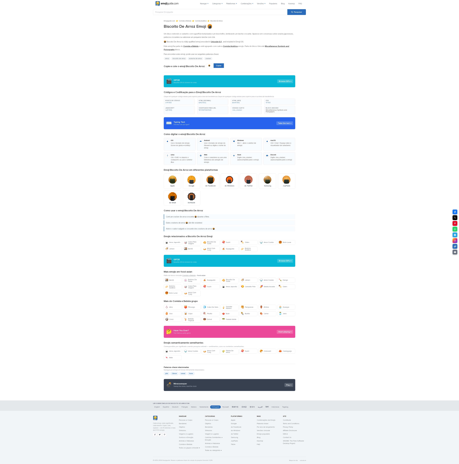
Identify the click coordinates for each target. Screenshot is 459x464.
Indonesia (275, 407)
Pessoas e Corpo (185, 420)
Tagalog (285, 407)
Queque (284, 307)
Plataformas (231, 4)
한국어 (252, 407)
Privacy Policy (288, 427)
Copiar (218, 66)
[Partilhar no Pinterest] (455, 223)
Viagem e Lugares (212, 434)
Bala (169, 357)
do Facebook (236, 427)
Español (166, 407)
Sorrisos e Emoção (186, 437)
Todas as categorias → (213, 450)
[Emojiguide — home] (167, 3)
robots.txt (303, 460)
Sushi (226, 242)
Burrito (245, 313)
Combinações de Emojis (266, 420)
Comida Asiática (201, 21)
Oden (245, 242)
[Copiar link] (455, 246)
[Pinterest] (164, 435)
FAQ (300, 4)
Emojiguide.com (169, 21)
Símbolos (182, 430)
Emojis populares (263, 434)
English (157, 407)
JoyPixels (234, 441)
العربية (260, 407)
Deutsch (175, 407)
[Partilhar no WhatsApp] (455, 229)
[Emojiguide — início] (155, 418)
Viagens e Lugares (186, 434)
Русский (225, 407)
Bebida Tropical (189, 320)
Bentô (188, 248)
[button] (179, 102)
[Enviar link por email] (455, 252)
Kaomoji (291, 4)
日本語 (244, 407)
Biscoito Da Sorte (209, 243)
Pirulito (207, 313)
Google (234, 424)
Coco (169, 319)
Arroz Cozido (267, 242)
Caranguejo (285, 351)
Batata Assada (267, 286)
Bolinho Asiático (246, 249)
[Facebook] (155, 435)
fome (191, 373)
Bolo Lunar (285, 242)
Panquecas (247, 307)
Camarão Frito (248, 286)
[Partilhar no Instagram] (455, 240)
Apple (233, 420)
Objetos (182, 427)
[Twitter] (160, 435)
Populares (273, 4)
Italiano (194, 407)
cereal (183, 373)
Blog (283, 4)
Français (185, 407)
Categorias (217, 4)
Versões (261, 4)
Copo (188, 313)
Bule (226, 313)
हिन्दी (267, 407)
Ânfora (264, 307)
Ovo (168, 313)
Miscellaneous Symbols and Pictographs (276, 111)
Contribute (287, 420)
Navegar (204, 4)
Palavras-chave (262, 424)
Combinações (247, 4)
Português (215, 407)
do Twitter (234, 434)
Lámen (169, 248)
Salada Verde (229, 319)
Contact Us (287, 437)
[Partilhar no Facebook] (455, 212)
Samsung (234, 437)
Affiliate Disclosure (290, 430)
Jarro (283, 313)
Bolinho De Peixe (190, 280)
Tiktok (233, 444)
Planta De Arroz (227, 351)
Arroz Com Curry (209, 249)
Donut (207, 319)
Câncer (174, 373)
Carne (264, 313)
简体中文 (235, 407)
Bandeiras (183, 424)
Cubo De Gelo (210, 307)
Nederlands (204, 407)
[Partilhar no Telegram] (455, 234)
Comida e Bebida (185, 21)
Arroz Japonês (172, 242)
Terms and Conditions (291, 424)
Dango (283, 280)
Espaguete (228, 248)
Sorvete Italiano (227, 307)
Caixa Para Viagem (190, 243)
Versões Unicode (263, 430)
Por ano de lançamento (266, 427)
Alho (169, 307)
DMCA (285, 434)
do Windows (235, 430)
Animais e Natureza (186, 441)
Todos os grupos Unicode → (189, 448)
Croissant (265, 351)
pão (166, 373)
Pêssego (189, 307)
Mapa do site (293, 460)
